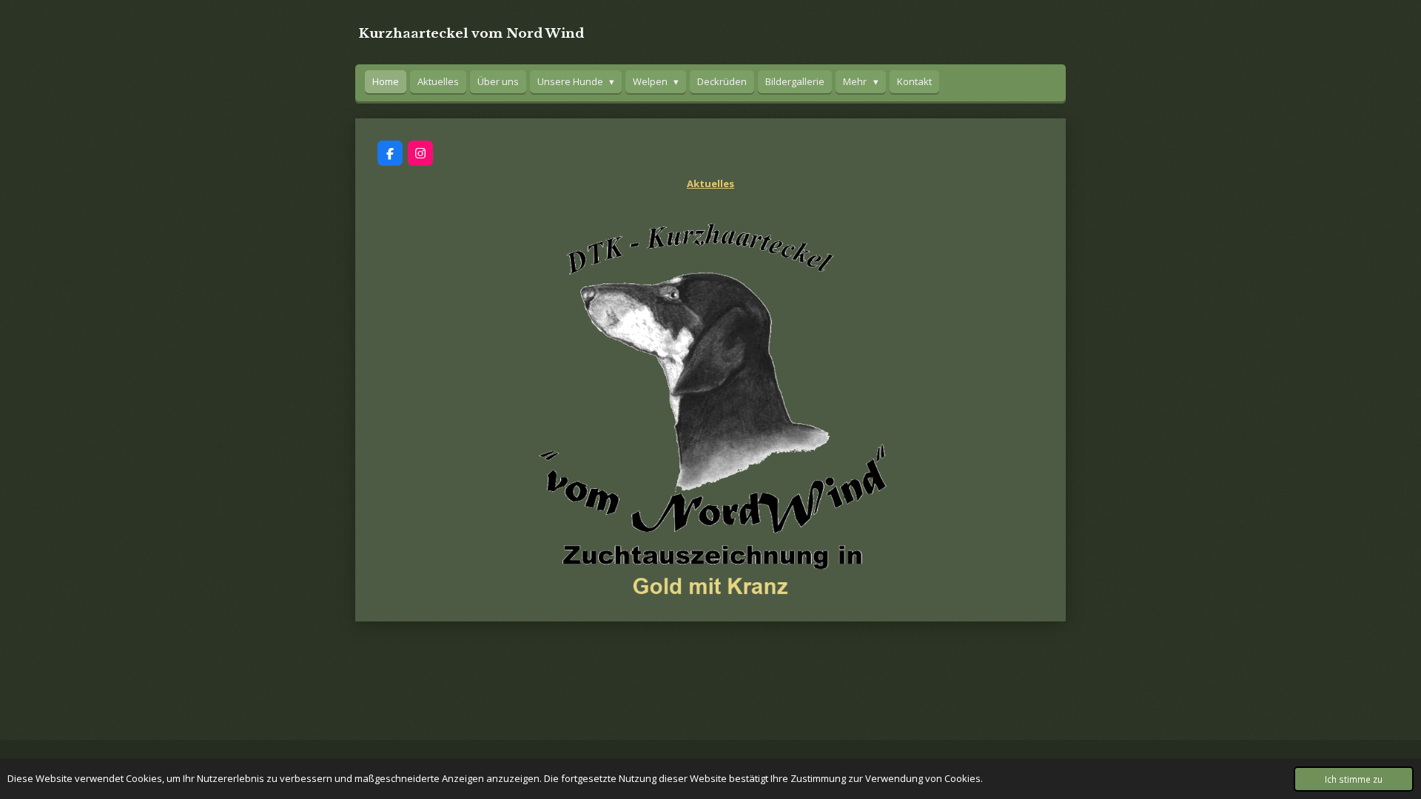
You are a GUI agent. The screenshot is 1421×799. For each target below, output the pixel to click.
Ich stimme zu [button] (1354, 779)
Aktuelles (710, 183)
